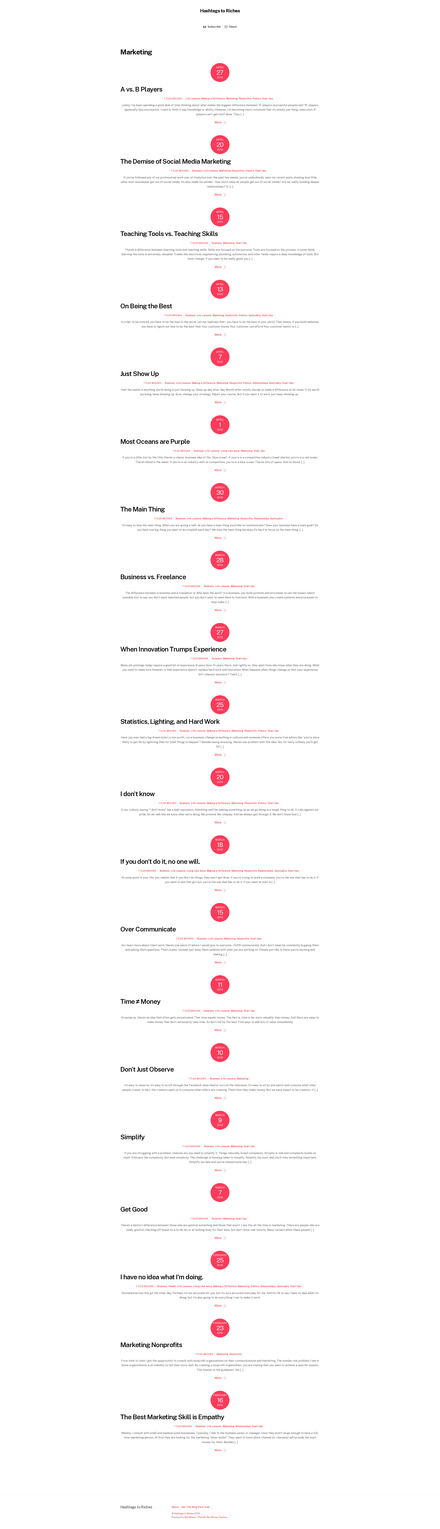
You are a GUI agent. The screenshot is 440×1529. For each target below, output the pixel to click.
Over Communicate (148, 929)
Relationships (260, 382)
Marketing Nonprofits (151, 1345)
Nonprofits (245, 98)
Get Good (134, 1209)
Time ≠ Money (140, 1001)
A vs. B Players (141, 89)
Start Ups (267, 98)
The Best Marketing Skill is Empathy (172, 1417)
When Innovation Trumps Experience (173, 649)
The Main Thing (142, 509)
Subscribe (214, 26)
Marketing (232, 98)
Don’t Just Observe (147, 1069)
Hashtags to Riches (184, 1513)
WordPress (190, 1517)
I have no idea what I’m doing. (161, 1277)
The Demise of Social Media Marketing (175, 161)
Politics (256, 98)
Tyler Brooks (173, 98)
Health (172, 1286)
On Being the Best (146, 306)
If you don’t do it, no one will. (160, 861)
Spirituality (255, 315)
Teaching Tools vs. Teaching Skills (169, 234)
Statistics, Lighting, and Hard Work (169, 721)
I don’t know (137, 794)
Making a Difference (213, 98)
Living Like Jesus (230, 450)
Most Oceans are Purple (155, 441)
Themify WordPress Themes (212, 1517)
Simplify (132, 1137)
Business (197, 170)
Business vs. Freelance (153, 577)
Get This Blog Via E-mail (196, 1506)
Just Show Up (139, 374)
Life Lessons (192, 98)
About (232, 26)
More (218, 122)
